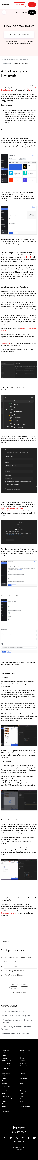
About (21, 1093)
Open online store (7, 1086)
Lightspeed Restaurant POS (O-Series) (16, 59)
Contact (22, 1101)
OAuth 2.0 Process (10, 966)
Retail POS (5, 1050)
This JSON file (6, 343)
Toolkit (22, 1083)
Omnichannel (6, 1066)
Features (4, 1053)
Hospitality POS (25, 1050)
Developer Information (21, 63)
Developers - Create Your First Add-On (17, 957)
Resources (5, 1091)
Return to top (5, 941)
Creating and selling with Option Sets (15, 1033)
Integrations (23, 1060)
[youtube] (34, 1137)
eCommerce (6, 1073)
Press (21, 1096)
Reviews (22, 1099)
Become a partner (25, 1081)
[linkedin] (28, 1137)
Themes (4, 1083)
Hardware (4, 1058)
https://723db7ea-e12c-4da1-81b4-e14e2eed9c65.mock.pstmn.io (12, 510)
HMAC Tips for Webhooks (13, 975)
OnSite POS (5, 1068)
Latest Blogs (6, 1111)
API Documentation (11, 962)
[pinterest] (22, 1137)
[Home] (6, 5)
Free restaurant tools (8, 1099)
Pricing (4, 1055)
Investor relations (25, 1106)
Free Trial (31, 5)
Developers (8, 63)
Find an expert (24, 1078)
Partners (22, 1073)
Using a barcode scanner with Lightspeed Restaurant (16, 1021)
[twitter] (11, 1137)
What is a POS (6, 1060)
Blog (3, 1093)
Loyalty (27, 88)
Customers (23, 1063)
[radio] (13, 988)
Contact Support (21, 12)
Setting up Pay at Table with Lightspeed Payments (16, 1028)
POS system (6, 1063)
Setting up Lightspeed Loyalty (13, 1011)
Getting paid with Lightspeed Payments (16, 1015)
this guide (29, 257)
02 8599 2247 (19, 1131)
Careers (22, 1104)
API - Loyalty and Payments (14, 970)
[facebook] (5, 1137)
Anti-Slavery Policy (19, 1147)
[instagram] (16, 1137)
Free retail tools (6, 1096)
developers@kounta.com (9, 913)
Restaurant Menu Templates (25, 1067)
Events (4, 1106)
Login (32, 12)
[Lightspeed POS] (19, 1127)
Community (5, 1104)
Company (23, 1091)
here (29, 90)
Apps (3, 1081)
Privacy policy (19, 1149)
